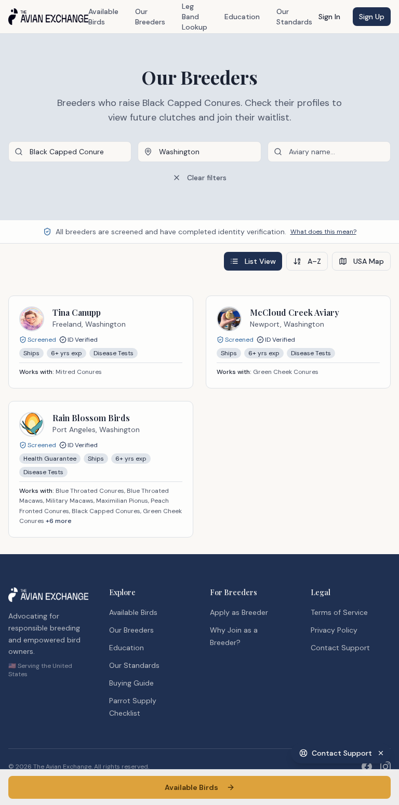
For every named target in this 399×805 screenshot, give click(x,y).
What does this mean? (323, 231)
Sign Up (371, 16)
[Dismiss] (381, 753)
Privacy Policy (334, 630)
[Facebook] (367, 766)
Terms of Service (339, 612)
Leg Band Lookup (194, 17)
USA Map (368, 261)
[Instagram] (385, 766)
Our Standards (294, 16)
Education (242, 16)
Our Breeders (150, 16)
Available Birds (103, 16)
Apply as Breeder (239, 612)
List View (260, 261)
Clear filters (207, 177)
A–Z (314, 261)
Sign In (329, 16)
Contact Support (340, 647)
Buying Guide (131, 683)
